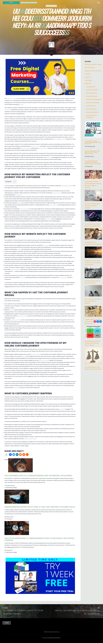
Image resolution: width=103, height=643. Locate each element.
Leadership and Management (93, 99)
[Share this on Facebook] (10, 454)
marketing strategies (67, 185)
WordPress (57, 638)
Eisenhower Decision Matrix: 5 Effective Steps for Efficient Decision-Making (93, 343)
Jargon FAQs (88, 83)
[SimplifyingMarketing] (95, 321)
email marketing (53, 205)
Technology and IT (91, 86)
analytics (22, 277)
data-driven (16, 387)
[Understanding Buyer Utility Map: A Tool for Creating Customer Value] (16, 496)
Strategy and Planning (92, 90)
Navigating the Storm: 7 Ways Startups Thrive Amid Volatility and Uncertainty (93, 262)
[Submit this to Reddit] (23, 454)
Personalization (24, 209)
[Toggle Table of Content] (13, 181)
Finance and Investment (92, 112)
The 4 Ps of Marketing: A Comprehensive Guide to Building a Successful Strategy (39, 539)
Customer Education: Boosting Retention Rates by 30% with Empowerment (93, 321)
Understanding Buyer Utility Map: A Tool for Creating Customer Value (39, 507)
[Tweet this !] (13, 454)
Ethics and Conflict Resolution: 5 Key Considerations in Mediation (93, 301)
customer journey (11, 98)
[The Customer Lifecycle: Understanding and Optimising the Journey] (20, 465)
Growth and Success (91, 109)
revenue (11, 310)
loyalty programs (26, 148)
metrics (24, 356)
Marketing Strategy (51, 5)
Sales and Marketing (91, 93)
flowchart (61, 409)
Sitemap (6, 622)
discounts (62, 139)
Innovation (88, 74)
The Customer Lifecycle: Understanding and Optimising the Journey (38, 475)
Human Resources (90, 106)
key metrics (48, 219)
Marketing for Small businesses (93, 71)
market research (56, 193)
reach (19, 203)
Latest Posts (88, 77)
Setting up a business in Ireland (93, 64)
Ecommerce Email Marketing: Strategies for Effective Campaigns (92, 206)
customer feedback (15, 269)
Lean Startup (88, 80)
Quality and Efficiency (91, 96)
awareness (7, 109)
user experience (63, 277)
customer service (35, 146)
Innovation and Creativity (92, 102)
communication (43, 148)
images (19, 249)
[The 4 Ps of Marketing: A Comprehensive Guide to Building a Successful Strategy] (16, 528)
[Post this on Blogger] (20, 454)
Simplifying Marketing (29, 3)
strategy (21, 104)
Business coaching (90, 67)
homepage (46, 245)
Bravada (51, 638)
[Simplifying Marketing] (11, 2)
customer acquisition (15, 320)
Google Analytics (35, 354)
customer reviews (43, 360)
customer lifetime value (30, 438)
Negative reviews (22, 316)
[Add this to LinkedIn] (17, 454)
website (49, 157)
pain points (19, 195)
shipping (55, 139)
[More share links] (27, 454)
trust (13, 271)
